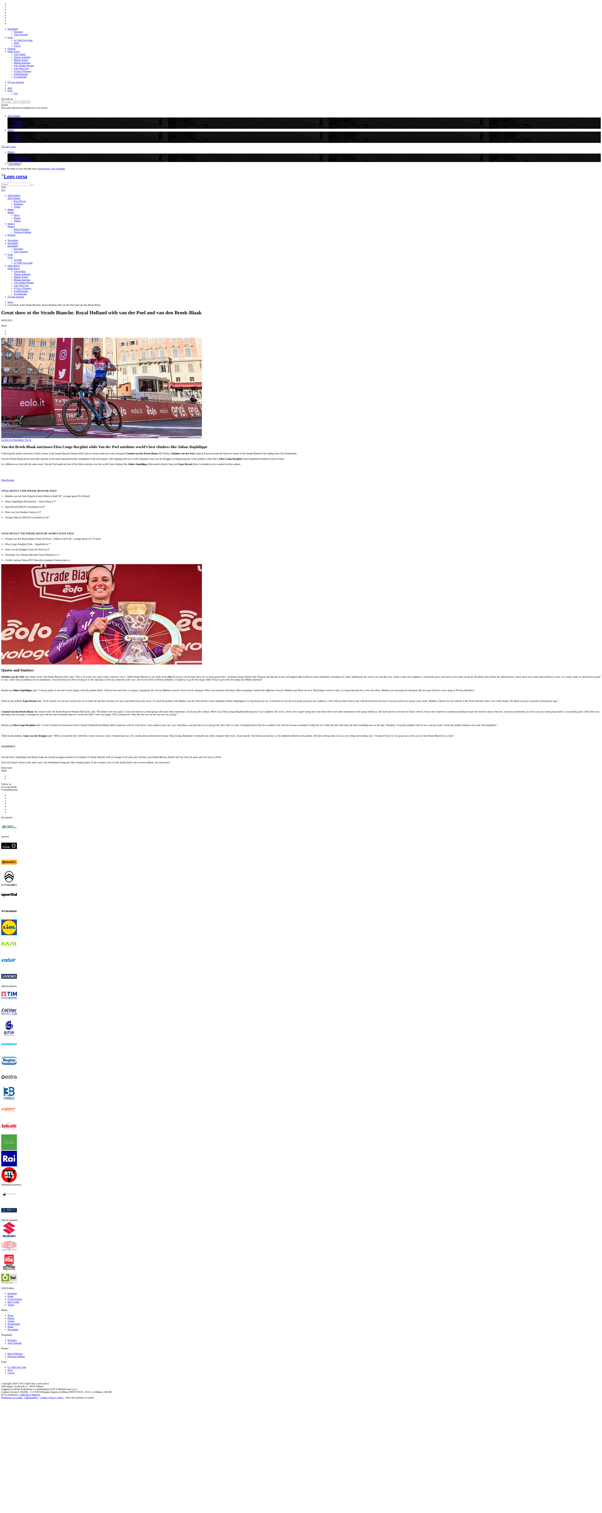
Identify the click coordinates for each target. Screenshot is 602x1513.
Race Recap (20, 121)
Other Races (14, 51)
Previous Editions (22, 160)
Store (16, 43)
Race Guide (13, 1302)
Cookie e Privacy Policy (52, 1397)
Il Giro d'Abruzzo (22, 71)
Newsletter (14, 163)
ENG (10, 90)
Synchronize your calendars (51, 168)
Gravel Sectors (15, 1299)
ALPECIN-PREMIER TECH (16, 440)
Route (10, 1296)
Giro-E (17, 46)
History (11, 152)
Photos (17, 138)
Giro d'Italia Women (24, 65)
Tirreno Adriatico (22, 57)
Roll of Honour (21, 229)
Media (11, 130)
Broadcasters (14, 1324)
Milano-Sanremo (22, 62)
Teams (17, 127)
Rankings (18, 124)
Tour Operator (21, 34)
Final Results (7, 480)
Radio (10, 1326)
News (17, 135)
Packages (18, 31)
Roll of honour (21, 157)
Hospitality (13, 29)
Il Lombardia (20, 77)
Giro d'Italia (20, 54)
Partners (12, 48)
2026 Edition (14, 116)
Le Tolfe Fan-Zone (23, 40)
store (10, 88)
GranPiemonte (21, 74)
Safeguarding (31, 1397)
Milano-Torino (21, 60)
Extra (10, 37)
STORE (18, 260)
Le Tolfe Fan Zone (17, 1367)
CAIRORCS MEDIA (29, 1394)
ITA (16, 93)
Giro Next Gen (21, 68)
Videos (17, 141)
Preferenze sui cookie (12, 1397)
